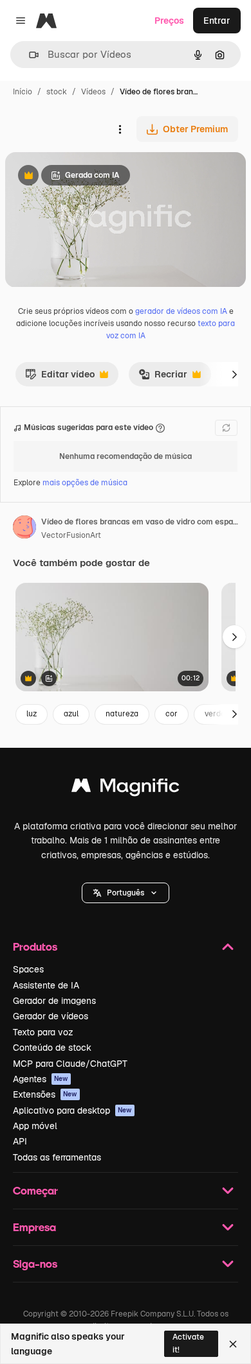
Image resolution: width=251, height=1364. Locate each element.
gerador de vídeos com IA (181, 311)
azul (71, 714)
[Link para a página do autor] (24, 528)
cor (171, 714)
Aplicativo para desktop (72, 1110)
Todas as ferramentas (57, 1157)
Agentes (40, 1079)
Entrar (216, 20)
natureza (122, 714)
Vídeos (93, 92)
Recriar (162, 377)
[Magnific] (125, 789)
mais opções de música (84, 483)
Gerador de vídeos (50, 1016)
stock (56, 92)
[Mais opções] (120, 129)
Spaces (28, 969)
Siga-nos (35, 1263)
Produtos (35, 946)
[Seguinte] (234, 374)
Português (125, 893)
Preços (169, 20)
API (20, 1141)
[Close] (233, 1344)
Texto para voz (43, 1032)
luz (31, 714)
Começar (35, 1190)
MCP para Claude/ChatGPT (70, 1063)
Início (22, 92)
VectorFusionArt (71, 535)
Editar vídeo (60, 377)
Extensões (45, 1094)
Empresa (34, 1227)
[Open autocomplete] (28, 55)
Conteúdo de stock (52, 1047)
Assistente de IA (46, 985)
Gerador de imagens (54, 1000)
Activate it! (188, 1343)
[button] (125, 893)
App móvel (35, 1126)
